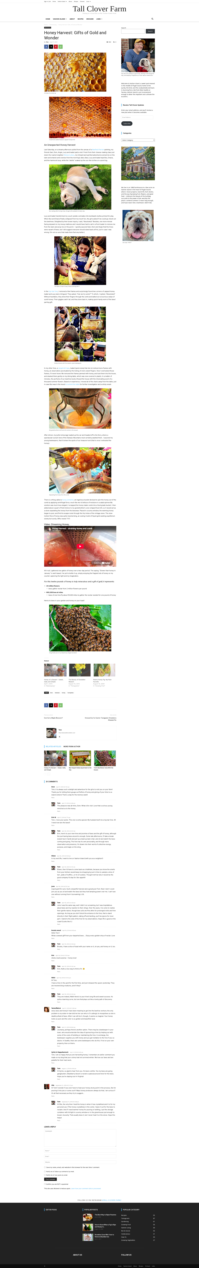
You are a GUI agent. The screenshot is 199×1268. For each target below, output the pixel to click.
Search (123, 28)
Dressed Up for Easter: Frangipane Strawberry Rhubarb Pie (100, 719)
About (70, 1)
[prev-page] (45, 774)
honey (63, 692)
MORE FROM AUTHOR (72, 747)
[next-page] (48, 774)
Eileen (53, 856)
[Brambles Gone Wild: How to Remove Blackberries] (88, 1237)
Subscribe (126, 124)
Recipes (76, 1)
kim (52, 955)
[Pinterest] (56, 47)
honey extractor (68, 500)
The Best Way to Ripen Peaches (105, 1215)
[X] (51, 47)
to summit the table (72, 384)
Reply (52, 797)
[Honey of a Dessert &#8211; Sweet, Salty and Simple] (55, 670)
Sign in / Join (47, 1)
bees (51, 692)
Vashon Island (61, 1)
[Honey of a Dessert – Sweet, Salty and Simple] (55, 758)
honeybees (70, 692)
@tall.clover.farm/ (111, 1200)
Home (54, 1)
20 (115, 42)
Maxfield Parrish (98, 150)
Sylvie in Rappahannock (59, 1052)
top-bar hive (53, 291)
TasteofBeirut (56, 1008)
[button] (152, 19)
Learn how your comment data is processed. (86, 1188)
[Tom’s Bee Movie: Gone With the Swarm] (105, 758)
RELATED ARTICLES (53, 747)
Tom (47, 42)
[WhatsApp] (60, 47)
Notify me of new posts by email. (57, 1175)
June (53, 886)
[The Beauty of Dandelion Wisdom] (80, 670)
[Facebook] (46, 47)
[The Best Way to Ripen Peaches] (88, 1217)
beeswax (57, 692)
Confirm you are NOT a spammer (57, 1184)
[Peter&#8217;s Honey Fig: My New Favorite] (104, 670)
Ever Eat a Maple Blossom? (53, 718)
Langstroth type (64, 368)
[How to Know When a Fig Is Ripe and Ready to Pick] (88, 1227)
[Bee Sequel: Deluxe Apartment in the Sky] (80, 758)
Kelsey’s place (69, 155)
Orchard (82, 1)
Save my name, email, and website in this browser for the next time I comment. (73, 1167)
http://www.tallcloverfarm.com (67, 733)
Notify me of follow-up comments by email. (60, 1171)
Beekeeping (53, 25)
